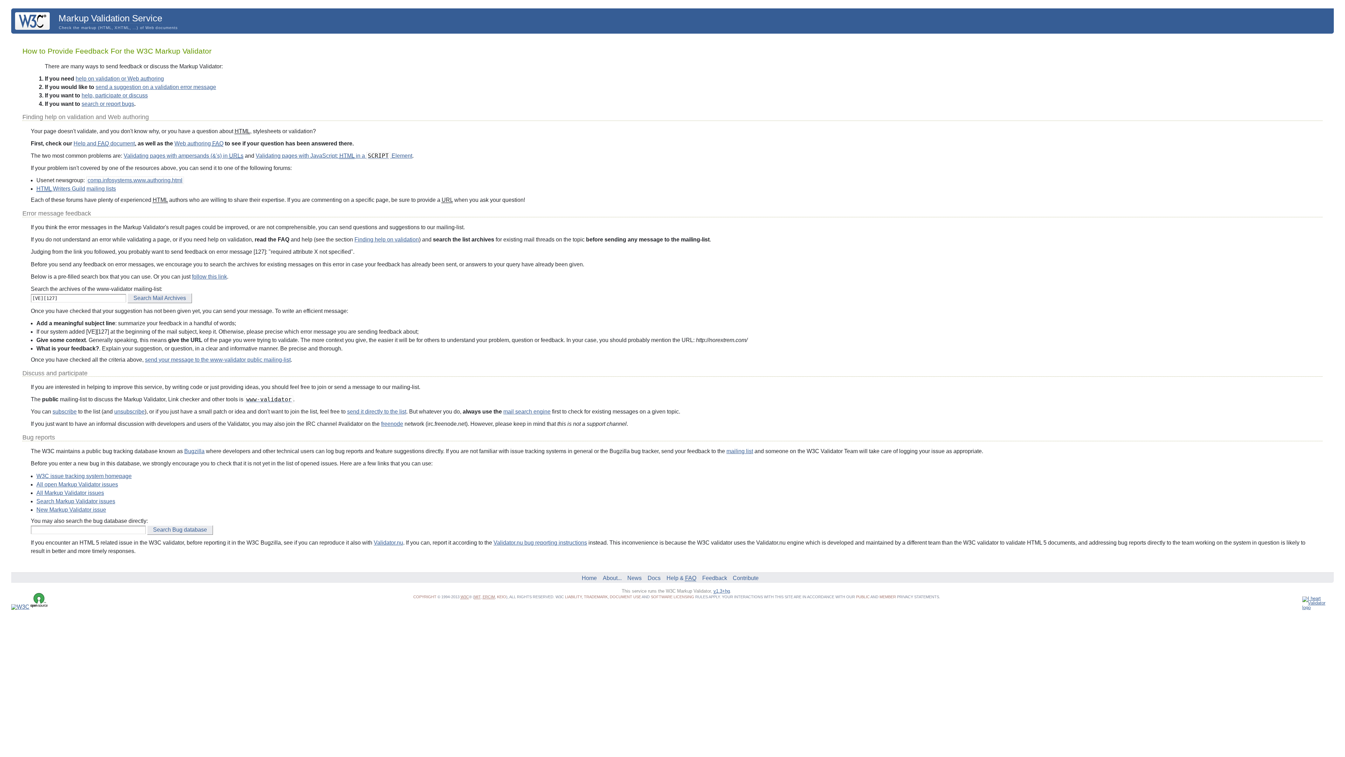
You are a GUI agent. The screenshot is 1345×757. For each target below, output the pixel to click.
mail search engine (527, 412)
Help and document (104, 143)
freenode (392, 424)
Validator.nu (388, 543)
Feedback (714, 578)
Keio (501, 597)
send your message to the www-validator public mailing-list (218, 360)
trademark (596, 597)
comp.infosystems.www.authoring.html (135, 180)
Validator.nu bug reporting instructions (540, 543)
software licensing (672, 597)
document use (625, 597)
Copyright (424, 597)
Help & (681, 578)
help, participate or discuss (115, 95)
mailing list (739, 451)
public (863, 597)
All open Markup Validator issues (77, 484)
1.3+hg (721, 591)
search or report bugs (108, 104)
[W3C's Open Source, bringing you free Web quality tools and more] (30, 607)
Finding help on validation (386, 240)
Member (888, 597)
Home (589, 578)
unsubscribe (129, 412)
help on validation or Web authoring (120, 79)
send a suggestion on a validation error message (156, 87)
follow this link (209, 277)
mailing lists (101, 189)
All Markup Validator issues (70, 493)
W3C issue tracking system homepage (84, 476)
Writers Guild (60, 189)
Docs (654, 578)
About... (612, 578)
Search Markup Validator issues (75, 501)
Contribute (746, 578)
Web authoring (198, 143)
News (634, 578)
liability (573, 597)
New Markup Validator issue (71, 510)
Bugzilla (194, 451)
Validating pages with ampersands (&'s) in (183, 156)
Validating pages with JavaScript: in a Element (334, 156)
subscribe (65, 412)
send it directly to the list (376, 412)
